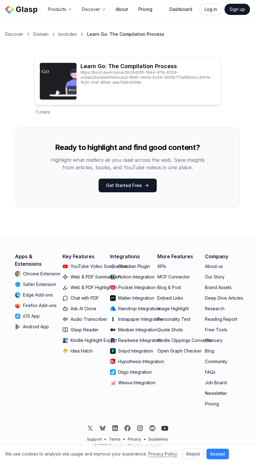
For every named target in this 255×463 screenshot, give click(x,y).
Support (94, 439)
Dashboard (180, 9)
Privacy (134, 439)
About (122, 9)
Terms (115, 439)
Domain (41, 34)
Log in (211, 9)
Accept (217, 453)
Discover (14, 34)
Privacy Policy (162, 453)
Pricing (145, 9)
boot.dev (67, 34)
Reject (193, 453)
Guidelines (158, 439)
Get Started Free (124, 185)
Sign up (237, 9)
